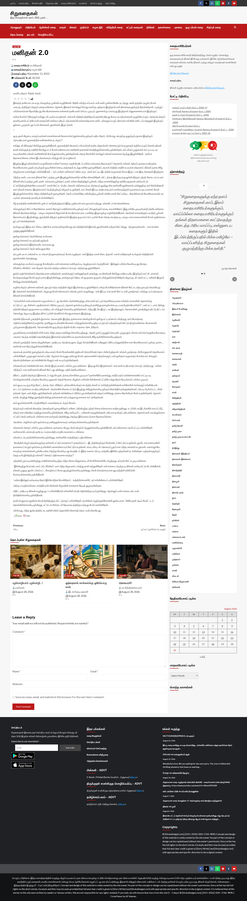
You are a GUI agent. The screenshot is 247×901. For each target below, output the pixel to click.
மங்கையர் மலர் (178, 537)
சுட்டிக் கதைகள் (134, 27)
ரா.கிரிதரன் (36, 65)
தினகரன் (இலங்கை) (181, 459)
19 (194, 638)
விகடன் (175, 576)
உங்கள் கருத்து (96, 3)
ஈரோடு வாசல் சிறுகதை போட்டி (186, 125)
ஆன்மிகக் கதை (47, 27)
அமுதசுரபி (176, 297)
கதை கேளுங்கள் (94, 735)
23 (232, 638)
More (133, 777)
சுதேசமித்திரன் (178, 409)
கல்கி (174, 364)
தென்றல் (176, 503)
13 (203, 631)
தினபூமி (175, 481)
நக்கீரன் (175, 520)
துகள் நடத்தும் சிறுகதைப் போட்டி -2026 (190, 114)
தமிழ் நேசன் (177, 425)
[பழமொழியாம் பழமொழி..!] (35, 562)
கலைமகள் (176, 359)
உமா (174, 336)
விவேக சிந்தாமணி (180, 581)
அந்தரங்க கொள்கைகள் (97, 761)
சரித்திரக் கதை (114, 27)
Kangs (166, 773)
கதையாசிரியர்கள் (68, 3)
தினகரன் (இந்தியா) (181, 453)
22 (222, 638)
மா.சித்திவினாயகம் (131, 587)
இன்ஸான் (176, 314)
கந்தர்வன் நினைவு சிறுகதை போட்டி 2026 (191, 111)
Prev (172, 279)
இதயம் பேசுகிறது (179, 309)
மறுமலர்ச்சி (177, 548)
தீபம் (174, 498)
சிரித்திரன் (177, 398)
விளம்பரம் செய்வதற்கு (97, 748)
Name (16, 671)
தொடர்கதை (16, 34)
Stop (204, 273)
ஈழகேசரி (176, 320)
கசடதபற (176, 347)
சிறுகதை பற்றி (52, 3)
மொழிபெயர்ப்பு (45, 34)
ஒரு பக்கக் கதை (194, 27)
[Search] (235, 27)
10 (174, 631)
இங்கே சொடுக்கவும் (179, 73)
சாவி (174, 392)
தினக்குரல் (177, 464)
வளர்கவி (19, 587)
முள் (174, 806)
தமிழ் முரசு (177, 431)
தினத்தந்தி (177, 470)
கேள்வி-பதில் (37, 3)
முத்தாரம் (176, 559)
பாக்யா (175, 526)
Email (94, 671)
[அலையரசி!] (142, 562)
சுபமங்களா (177, 414)
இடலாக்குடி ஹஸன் (78, 591)
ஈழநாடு (175, 325)
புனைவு (178, 27)
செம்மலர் (176, 420)
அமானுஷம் (16, 27)
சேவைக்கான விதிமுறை (97, 754)
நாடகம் (30, 34)
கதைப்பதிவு (24, 3)
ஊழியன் (176, 342)
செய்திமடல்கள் (93, 742)
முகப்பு (13, 3)
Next (234, 279)
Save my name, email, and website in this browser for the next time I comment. (59, 697)
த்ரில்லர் (151, 27)
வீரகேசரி (176, 587)
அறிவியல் (30, 27)
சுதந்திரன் (176, 403)
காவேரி (175, 370)
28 (213, 644)
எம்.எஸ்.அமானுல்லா (190, 791)
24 (174, 644)
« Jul (202, 656)
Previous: (18, 527)
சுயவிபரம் (83, 3)
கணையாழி (177, 353)
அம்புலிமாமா (177, 303)
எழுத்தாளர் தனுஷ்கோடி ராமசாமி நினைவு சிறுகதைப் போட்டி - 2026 (203, 129)
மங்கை (175, 531)
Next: (153, 527)
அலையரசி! (125, 582)
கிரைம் (72, 27)
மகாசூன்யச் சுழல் (182, 754)
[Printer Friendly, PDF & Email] (22, 516)
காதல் (62, 27)
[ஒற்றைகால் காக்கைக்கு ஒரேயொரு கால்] (88, 562)
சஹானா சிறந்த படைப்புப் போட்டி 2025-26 (191, 133)
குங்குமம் (176, 375)
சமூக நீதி (97, 27)
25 (184, 644)
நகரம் (191, 736)
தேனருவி (176, 509)
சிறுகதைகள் (24, 13)
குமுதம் (175, 381)
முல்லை (175, 565)
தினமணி (176, 475)
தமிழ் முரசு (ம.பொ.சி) (181, 437)
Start (202, 273)
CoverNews (116, 896)
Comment (18, 631)
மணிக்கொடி (177, 542)
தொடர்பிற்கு (110, 3)
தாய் (174, 442)
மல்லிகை (176, 553)
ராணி (174, 570)
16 (232, 631)
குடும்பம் (84, 27)
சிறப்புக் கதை (214, 27)
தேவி (174, 514)
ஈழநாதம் (176, 331)
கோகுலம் (176, 386)
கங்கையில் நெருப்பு (180, 773)
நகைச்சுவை (164, 27)
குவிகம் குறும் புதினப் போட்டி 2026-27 (189, 107)
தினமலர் (176, 487)
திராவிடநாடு (177, 492)
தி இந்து (175, 448)
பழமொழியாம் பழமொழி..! (27, 582)
